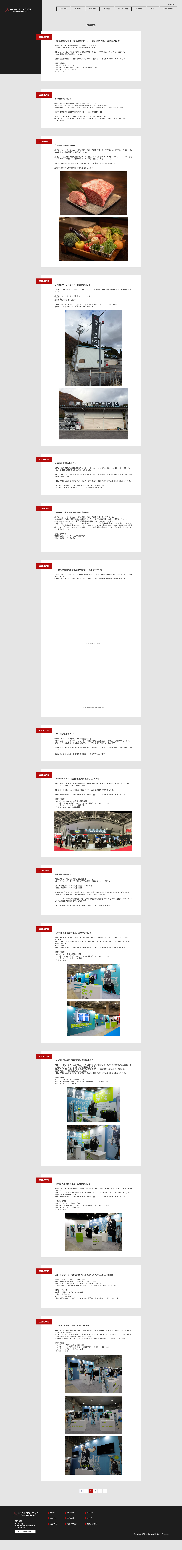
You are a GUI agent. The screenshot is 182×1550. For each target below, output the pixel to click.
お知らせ (63, 9)
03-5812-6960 (26, 1532)
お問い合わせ (168, 9)
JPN (169, 4)
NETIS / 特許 (123, 9)
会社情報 (78, 9)
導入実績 (107, 9)
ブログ (152, 9)
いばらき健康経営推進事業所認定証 (93, 707)
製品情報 (92, 9)
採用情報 (139, 9)
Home (52, 1513)
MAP (81, 1349)
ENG (173, 4)
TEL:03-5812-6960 (61, 538)
